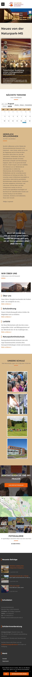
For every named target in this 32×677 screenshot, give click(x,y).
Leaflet (22, 516)
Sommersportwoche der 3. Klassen (19, 576)
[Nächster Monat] (6, 104)
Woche (17, 105)
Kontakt (4, 658)
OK (6, 674)
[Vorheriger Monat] (3, 104)
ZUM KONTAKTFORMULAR (16, 485)
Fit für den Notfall (16, 586)
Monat (22, 105)
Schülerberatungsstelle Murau (9, 644)
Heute (4, 106)
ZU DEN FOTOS (15, 543)
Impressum (5, 661)
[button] (22, 503)
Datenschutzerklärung (19, 674)
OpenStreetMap (26, 516)
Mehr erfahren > (6, 304)
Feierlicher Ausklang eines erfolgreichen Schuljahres (17, 567)
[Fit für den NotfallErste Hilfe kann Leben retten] (5, 589)
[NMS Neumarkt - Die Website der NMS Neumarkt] (16, 4)
